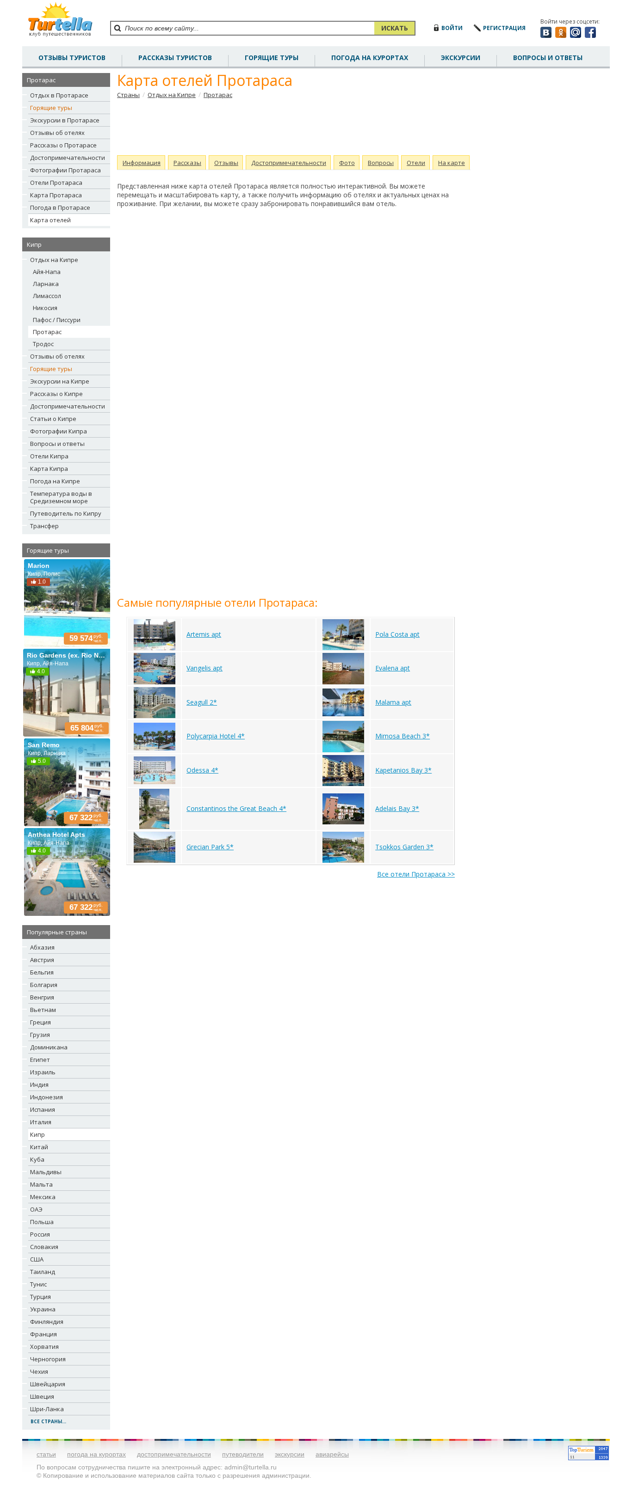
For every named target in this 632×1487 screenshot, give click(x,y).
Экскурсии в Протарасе (64, 120)
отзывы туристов (71, 57)
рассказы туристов (175, 57)
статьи (46, 1454)
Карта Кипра (49, 468)
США (36, 1259)
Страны (128, 95)
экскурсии (289, 1454)
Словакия (44, 1247)
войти (452, 28)
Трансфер (44, 526)
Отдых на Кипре (54, 260)
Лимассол (47, 296)
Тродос (43, 344)
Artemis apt (203, 634)
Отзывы (226, 162)
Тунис (38, 1284)
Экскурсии (460, 57)
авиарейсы (332, 1454)
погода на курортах (369, 57)
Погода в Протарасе (60, 207)
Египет (40, 1059)
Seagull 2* (201, 702)
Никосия (45, 308)
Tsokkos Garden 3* (404, 846)
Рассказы (187, 162)
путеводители (243, 1454)
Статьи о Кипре (53, 418)
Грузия (40, 1034)
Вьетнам (43, 1010)
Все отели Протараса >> (416, 874)
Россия (40, 1234)
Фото (347, 162)
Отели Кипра (49, 456)
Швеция (42, 1396)
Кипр (37, 1134)
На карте (451, 162)
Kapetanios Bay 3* (403, 770)
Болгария (43, 985)
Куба (37, 1159)
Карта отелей (50, 220)
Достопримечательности (67, 157)
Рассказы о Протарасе (63, 145)
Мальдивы (46, 1172)
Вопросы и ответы (57, 443)
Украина (43, 1309)
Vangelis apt (204, 668)
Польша (42, 1222)
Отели (416, 162)
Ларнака (46, 284)
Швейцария (47, 1384)
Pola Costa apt (397, 634)
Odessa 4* (202, 770)
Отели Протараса (56, 182)
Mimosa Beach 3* (402, 735)
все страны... (48, 1421)
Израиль (43, 1072)
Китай (39, 1147)
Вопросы (381, 162)
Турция (40, 1296)
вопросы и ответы (547, 57)
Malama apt (393, 702)
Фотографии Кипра (58, 431)
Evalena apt (392, 668)
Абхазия (42, 947)
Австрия (42, 960)
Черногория (48, 1359)
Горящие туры (271, 57)
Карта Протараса (56, 195)
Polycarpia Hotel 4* (215, 735)
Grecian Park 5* (210, 846)
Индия (39, 1084)
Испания (42, 1109)
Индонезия (46, 1097)
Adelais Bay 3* (397, 808)
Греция (40, 1022)
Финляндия (46, 1321)
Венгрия (42, 997)
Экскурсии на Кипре (59, 381)
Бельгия (42, 972)
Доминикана (49, 1047)
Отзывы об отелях (57, 132)
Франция (43, 1334)
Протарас (47, 332)
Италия (40, 1122)
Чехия (39, 1371)
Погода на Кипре (55, 481)
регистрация (504, 28)
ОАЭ (36, 1209)
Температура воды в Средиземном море (61, 497)
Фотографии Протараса (65, 170)
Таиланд (42, 1272)
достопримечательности (174, 1454)
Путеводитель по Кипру (65, 513)
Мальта (41, 1184)
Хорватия (44, 1346)
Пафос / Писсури (57, 320)
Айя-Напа (47, 272)
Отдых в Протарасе (59, 95)
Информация (142, 162)
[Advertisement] (290, 127)
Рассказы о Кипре (56, 394)
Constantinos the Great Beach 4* (236, 808)
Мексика (43, 1197)
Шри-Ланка (47, 1409)
